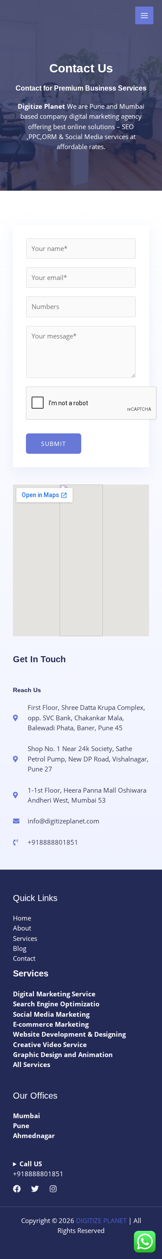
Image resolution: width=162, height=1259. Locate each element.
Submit (53, 443)
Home (22, 918)
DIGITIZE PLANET (101, 1220)
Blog (19, 948)
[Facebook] (17, 1189)
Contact (24, 958)
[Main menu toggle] (144, 16)
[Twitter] (35, 1189)
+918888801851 (38, 1168)
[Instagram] (53, 1189)
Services (25, 938)
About (22, 928)
